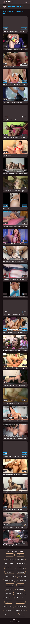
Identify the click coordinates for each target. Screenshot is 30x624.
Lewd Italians (20, 589)
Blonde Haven (20, 559)
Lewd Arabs (21, 585)
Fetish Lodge (21, 572)
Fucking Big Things (9, 576)
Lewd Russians (20, 593)
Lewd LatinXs (9, 593)
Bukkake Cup (9, 568)
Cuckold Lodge (20, 568)
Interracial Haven (8, 580)
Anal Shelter (20, 555)
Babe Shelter (9, 559)
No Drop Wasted (8, 597)
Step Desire (8, 610)
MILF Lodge (10, 2)
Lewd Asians (9, 589)
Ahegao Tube (9, 555)
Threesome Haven (10, 615)
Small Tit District (21, 606)
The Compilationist (20, 610)
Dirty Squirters (10, 572)
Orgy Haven (9, 602)
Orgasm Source (21, 597)
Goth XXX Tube (22, 576)
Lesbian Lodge (10, 585)
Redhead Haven (8, 606)
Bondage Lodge (9, 563)
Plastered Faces (20, 602)
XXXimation (22, 615)
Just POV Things (21, 580)
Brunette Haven (21, 563)
